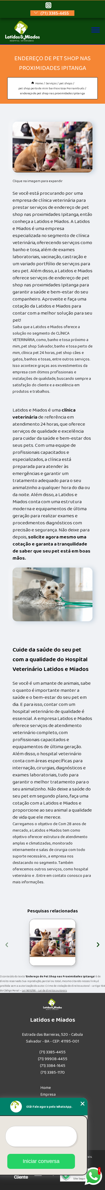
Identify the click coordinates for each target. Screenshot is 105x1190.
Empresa (48, 1094)
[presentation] (6, 944)
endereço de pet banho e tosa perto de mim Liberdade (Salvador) (28, 942)
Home (46, 1088)
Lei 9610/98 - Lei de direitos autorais (44, 990)
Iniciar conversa (41, 1161)
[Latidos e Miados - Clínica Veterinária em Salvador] (22, 40)
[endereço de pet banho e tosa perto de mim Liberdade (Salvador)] (52, 942)
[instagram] (48, 5)
